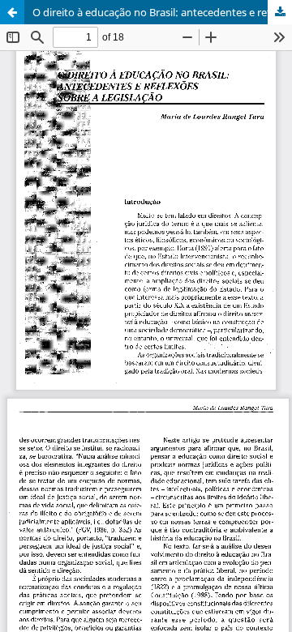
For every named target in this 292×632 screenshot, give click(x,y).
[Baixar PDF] (280, 12)
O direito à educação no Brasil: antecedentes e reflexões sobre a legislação (162, 12)
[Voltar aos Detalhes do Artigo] (12, 12)
